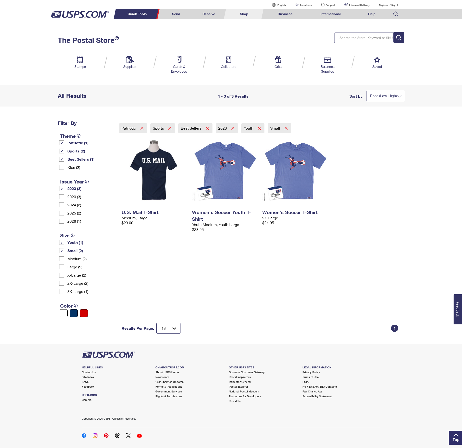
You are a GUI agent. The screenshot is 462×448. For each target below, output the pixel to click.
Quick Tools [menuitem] (137, 14)
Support (330, 5)
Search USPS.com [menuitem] (396, 14)
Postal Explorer (238, 386)
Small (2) (75, 250)
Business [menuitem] (285, 14)
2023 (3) (74, 188)
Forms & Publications (168, 386)
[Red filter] (84, 313)
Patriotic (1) (78, 142)
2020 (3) (74, 196)
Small (275, 128)
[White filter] (64, 313)
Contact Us (89, 372)
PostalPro (235, 401)
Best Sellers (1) (81, 159)
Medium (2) (77, 258)
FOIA (305, 381)
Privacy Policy (311, 372)
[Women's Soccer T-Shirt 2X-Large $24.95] (295, 170)
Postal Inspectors (240, 377)
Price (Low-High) (383, 96)
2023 (223, 128)
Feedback (88, 386)
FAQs (85, 381)
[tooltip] (79, 136)
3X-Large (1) (77, 291)
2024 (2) (74, 204)
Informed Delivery (359, 5)
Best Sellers (191, 128)
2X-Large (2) (77, 283)
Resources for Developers (245, 396)
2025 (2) (74, 213)
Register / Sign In (389, 5)
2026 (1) (74, 221)
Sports (159, 128)
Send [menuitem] (176, 14)
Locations (306, 5)
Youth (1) (75, 242)
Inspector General (240, 381)
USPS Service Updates (169, 381)
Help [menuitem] (372, 14)
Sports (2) (76, 151)
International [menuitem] (331, 14)
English (277, 5)
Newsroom (162, 377)
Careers (86, 399)
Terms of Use (310, 377)
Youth (249, 128)
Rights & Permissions (168, 396)
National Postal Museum (244, 391)
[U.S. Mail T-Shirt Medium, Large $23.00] (154, 170)
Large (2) (74, 267)
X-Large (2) (76, 275)
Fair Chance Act (312, 391)
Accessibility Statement (317, 396)
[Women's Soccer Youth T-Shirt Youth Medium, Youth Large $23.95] (225, 170)
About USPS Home (167, 372)
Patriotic (129, 128)
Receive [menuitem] (208, 14)
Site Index (88, 377)
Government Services (168, 391)
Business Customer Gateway (247, 372)
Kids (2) (73, 167)
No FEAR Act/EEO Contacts (319, 386)
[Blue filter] (74, 313)
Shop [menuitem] (244, 14)
